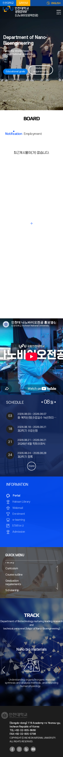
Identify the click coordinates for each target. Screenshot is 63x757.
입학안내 (23, 3)
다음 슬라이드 (13, 100)
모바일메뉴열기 (58, 12)
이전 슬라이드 (5, 100)
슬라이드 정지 (9, 100)
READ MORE (31, 223)
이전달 (42, 402)
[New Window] (12, 749)
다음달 (55, 402)
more (31, 466)
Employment (33, 134)
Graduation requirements (40, 70)
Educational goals (15, 71)
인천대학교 (8, 3)
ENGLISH (56, 3)
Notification (13, 134)
